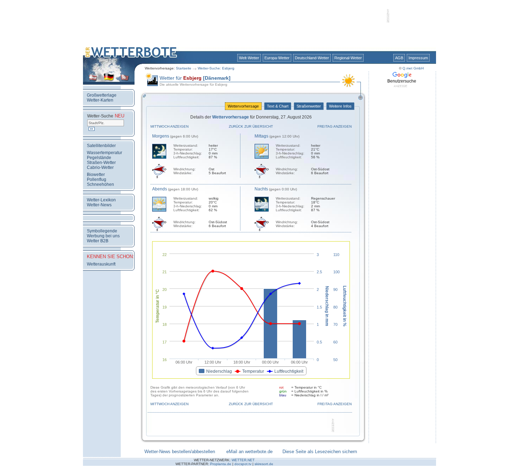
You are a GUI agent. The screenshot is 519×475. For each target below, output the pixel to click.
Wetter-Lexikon (101, 199)
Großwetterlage (102, 95)
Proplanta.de (220, 464)
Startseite (183, 68)
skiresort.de (264, 464)
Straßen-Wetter (101, 162)
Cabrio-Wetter (100, 167)
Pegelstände (99, 157)
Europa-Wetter (277, 58)
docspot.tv (242, 464)
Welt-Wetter (249, 58)
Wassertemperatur (104, 152)
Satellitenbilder (101, 145)
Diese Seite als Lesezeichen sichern (319, 451)
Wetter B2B (97, 240)
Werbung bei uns (103, 235)
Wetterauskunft (101, 264)
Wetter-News (99, 204)
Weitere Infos (340, 106)
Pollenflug (96, 179)
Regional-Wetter (348, 58)
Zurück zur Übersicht (251, 126)
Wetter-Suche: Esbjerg (216, 68)
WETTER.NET (243, 460)
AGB (399, 58)
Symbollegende (102, 231)
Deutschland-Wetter (312, 58)
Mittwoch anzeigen (169, 126)
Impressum (418, 58)
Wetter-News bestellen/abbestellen (179, 451)
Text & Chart (278, 106)
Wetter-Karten (100, 100)
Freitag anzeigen (334, 126)
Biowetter (96, 174)
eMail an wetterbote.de (249, 451)
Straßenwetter (309, 106)
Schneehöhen (100, 184)
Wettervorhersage (243, 106)
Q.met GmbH (413, 68)
